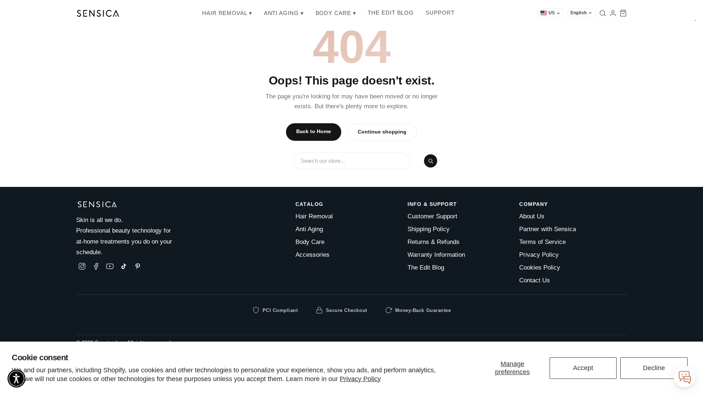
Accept (583, 368)
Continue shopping (382, 132)
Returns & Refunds (434, 241)
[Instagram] (82, 266)
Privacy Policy (360, 379)
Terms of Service (542, 241)
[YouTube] (110, 266)
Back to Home (313, 131)
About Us (531, 216)
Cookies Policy (539, 267)
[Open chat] (685, 377)
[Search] (602, 13)
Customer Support (432, 216)
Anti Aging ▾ (284, 13)
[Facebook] (96, 266)
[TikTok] (124, 266)
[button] (16, 378)
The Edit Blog (391, 13)
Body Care (309, 241)
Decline (654, 368)
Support (439, 13)
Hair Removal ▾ (227, 13)
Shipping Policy (429, 229)
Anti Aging (309, 229)
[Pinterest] (138, 266)
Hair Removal (314, 216)
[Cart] (623, 13)
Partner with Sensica (547, 229)
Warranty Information (436, 254)
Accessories (312, 254)
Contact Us (534, 280)
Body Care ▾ (336, 13)
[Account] (613, 13)
